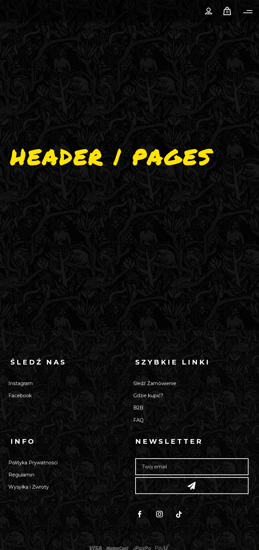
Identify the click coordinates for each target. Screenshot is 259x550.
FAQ (138, 420)
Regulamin (21, 475)
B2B (138, 408)
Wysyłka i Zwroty (28, 487)
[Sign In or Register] (209, 11)
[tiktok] (182, 515)
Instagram (20, 383)
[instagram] (162, 515)
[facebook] (142, 515)
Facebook (20, 396)
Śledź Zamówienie (154, 383)
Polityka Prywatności (33, 463)
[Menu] (248, 12)
